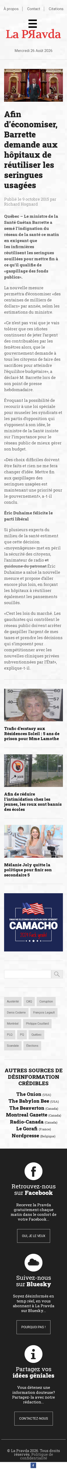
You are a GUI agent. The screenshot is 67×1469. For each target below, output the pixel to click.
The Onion (33, 1094)
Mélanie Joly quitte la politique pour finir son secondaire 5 (28, 870)
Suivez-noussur (33, 1281)
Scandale (13, 1045)
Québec (36, 1034)
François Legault (44, 1012)
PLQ (9, 1034)
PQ (22, 1034)
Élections (32, 1045)
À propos (11, 9)
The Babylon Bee (33, 1101)
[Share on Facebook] (33, 1467)
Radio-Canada (33, 1122)
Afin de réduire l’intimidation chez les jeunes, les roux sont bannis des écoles (33, 801)
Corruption (46, 1001)
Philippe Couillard (37, 1023)
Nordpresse (33, 1135)
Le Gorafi (33, 1128)
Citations (56, 9)
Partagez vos (33, 1372)
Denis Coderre (16, 1012)
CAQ (29, 1001)
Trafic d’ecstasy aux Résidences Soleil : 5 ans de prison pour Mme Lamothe (31, 733)
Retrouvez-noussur (34, 1189)
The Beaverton (33, 1108)
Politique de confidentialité (36, 1456)
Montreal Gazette (33, 1115)
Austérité (13, 1001)
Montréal (12, 1023)
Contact (33, 9)
